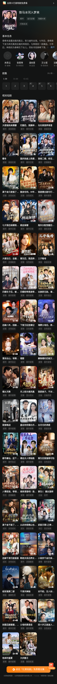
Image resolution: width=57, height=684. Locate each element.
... (52, 47)
